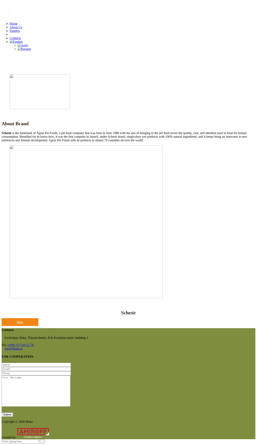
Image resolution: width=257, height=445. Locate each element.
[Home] (32, 69)
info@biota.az (14, 348)
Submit (7, 414)
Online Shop (18, 34)
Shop (20, 322)
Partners (15, 31)
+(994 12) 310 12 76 (20, 345)
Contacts (15, 38)
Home (13, 23)
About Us (16, 27)
